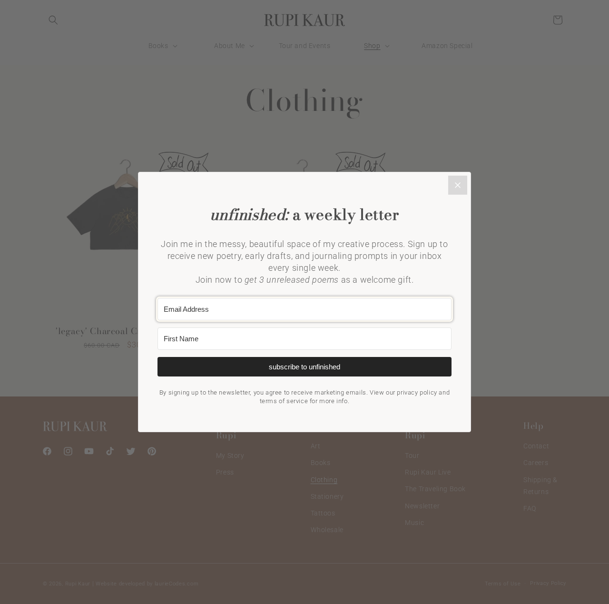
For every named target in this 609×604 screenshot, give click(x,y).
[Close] (457, 185)
